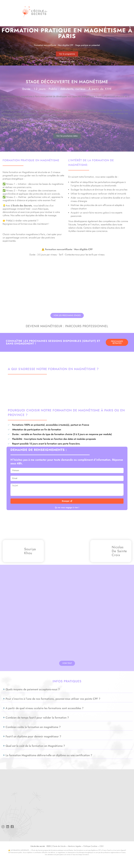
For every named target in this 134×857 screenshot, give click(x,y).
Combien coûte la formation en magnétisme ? (33, 727)
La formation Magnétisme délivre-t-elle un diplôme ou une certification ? (49, 755)
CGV (102, 846)
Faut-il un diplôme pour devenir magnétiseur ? (33, 736)
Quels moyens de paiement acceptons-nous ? (33, 689)
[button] (128, 11)
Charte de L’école (59, 846)
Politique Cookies (90, 846)
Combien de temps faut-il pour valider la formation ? (37, 718)
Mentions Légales (74, 846)
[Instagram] (3, 826)
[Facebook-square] (12, 826)
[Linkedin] (7, 826)
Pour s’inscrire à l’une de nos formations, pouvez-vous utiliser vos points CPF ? (53, 699)
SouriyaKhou (30, 551)
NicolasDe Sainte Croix (119, 551)
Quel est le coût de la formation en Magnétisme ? (35, 746)
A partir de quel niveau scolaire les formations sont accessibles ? (44, 708)
